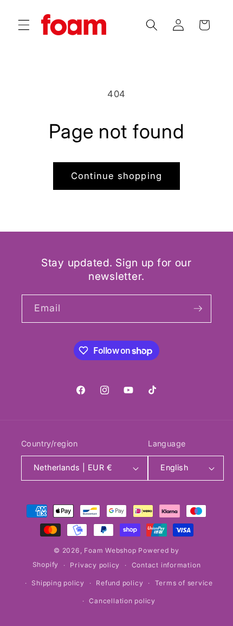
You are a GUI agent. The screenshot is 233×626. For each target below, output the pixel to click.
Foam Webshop (110, 550)
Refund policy (119, 583)
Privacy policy (95, 565)
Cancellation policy (122, 601)
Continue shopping (116, 175)
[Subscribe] (198, 309)
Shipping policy (58, 583)
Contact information (166, 565)
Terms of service (184, 583)
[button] (24, 25)
